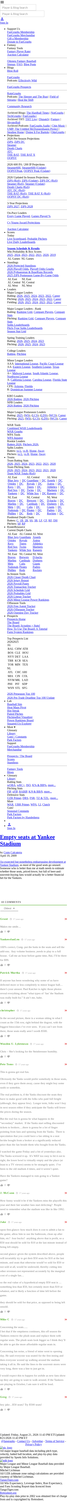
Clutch (46, 804)
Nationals (13, 510)
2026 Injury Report (18, 580)
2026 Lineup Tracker (19, 596)
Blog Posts (30, 64)
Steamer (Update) (35, 183)
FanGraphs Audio (40, 125)
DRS (25, 798)
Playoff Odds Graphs (42, 268)
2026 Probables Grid (19, 593)
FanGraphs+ (30, 116)
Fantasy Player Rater (19, 51)
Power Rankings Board (20, 720)
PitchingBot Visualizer (20, 717)
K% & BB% (39, 785)
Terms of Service (54, 1441)
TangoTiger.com (9, 1479)
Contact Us (23, 1441)
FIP (9, 791)
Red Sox (13, 490)
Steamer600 (14, 167)
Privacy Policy (33, 1444)
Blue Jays (13, 480)
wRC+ (21, 785)
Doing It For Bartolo (37, 132)
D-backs (51, 500)
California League (21, 379)
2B (26, 520)
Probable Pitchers (37, 238)
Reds (30, 513)
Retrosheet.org (8, 1492)
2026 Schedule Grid (18, 590)
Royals (31, 483)
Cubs (30, 507)
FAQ (19, 64)
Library (11, 733)
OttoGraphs (57, 132)
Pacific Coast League (52, 363)
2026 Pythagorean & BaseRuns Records (30, 272)
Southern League (41, 366)
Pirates (30, 510)
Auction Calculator (18, 54)
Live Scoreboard (16, 238)
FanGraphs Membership (20, 32)
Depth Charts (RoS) (18, 187)
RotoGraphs (14, 93)
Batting (11, 353)
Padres (50, 510)
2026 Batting (14, 399)
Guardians (32, 480)
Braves (12, 500)
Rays (10, 486)
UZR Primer (14, 798)
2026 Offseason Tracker (20, 609)
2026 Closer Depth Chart (21, 577)
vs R (25, 450)
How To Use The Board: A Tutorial (27, 628)
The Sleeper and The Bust (33, 96)
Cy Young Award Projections (23, 222)
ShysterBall (13, 122)
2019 (53, 254)
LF (40, 520)
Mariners (52, 490)
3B (36, 520)
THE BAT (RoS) (17, 193)
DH (55, 520)
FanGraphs (13, 77)
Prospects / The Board (19, 756)
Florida (29, 386)
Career (56, 295)
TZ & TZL (42, 798)
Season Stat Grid (16, 331)
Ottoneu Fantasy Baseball (21, 61)
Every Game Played (18, 216)
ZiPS (10, 141)
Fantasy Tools (15, 769)
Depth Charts (14, 148)
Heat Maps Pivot (16, 707)
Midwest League (21, 373)
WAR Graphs (15, 431)
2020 (46, 254)
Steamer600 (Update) (34, 167)
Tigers (30, 486)
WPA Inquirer (15, 437)
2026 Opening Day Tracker (22, 612)
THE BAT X (27, 154)
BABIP (23, 791)
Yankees (12, 493)
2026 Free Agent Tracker (21, 606)
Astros (50, 483)
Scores (11, 759)
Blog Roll (12, 70)
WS (27, 415)
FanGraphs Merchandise (21, 35)
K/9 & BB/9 (36, 791)
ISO (28, 785)
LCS (35, 415)
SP (19, 523)
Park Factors (14, 739)
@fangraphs (8, 1441)
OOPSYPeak (14, 170)
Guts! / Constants (17, 736)
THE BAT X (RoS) (39, 193)
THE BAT (13, 154)
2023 (24, 254)
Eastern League (21, 366)
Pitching (21, 353)
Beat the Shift (25, 99)
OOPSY (12, 158)
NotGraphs (57, 112)
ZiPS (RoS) (13, 180)
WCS (53, 415)
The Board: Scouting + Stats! (23, 625)
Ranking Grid (24, 311)
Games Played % (41, 216)
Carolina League (42, 379)
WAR (10, 804)
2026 (20, 295)
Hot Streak (13, 710)
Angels (51, 480)
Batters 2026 (14, 444)
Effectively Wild (27, 80)
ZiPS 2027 (13, 206)
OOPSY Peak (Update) (37, 170)
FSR (32, 798)
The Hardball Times (37, 112)
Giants (50, 507)
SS (31, 520)
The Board (13, 622)
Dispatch (44, 119)
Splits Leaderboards (18, 324)
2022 (31, 254)
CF (45, 520)
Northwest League (17, 376)
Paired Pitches (15, 713)
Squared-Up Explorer (19, 723)
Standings (12, 762)
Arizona (18, 386)
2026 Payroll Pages (18, 583)
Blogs (10, 772)
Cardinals (32, 503)
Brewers (31, 500)
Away (41, 450)
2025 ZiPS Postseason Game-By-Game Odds (33, 275)
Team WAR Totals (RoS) (21, 473)
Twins (30, 490)
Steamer (11, 145)
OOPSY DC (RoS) (18, 196)
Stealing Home (15, 132)
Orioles (12, 483)
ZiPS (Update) (30, 180)
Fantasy (55, 119)
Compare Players (43, 311)
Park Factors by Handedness (23, 817)
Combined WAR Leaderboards (24, 428)
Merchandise (14, 749)
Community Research (19, 106)
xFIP (15, 791)
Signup (11, 64)
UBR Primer (22, 804)
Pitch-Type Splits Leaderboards (25, 328)
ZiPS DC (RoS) (49, 180)
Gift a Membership (17, 38)
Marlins (12, 503)
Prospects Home (16, 619)
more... (52, 785)
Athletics (52, 486)
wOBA (11, 785)
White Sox (33, 493)
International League (26, 363)
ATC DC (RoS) (16, 190)
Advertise (37, 1441)
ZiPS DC (19, 141)
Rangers (51, 493)
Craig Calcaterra (13, 852)
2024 (17, 254)
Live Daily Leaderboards (21, 241)
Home (32, 450)
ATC (10, 151)
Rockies (51, 513)
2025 (10, 254)
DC (24, 480)
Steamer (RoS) (15, 183)
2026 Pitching (31, 399)
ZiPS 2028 (27, 206)
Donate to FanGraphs (19, 41)
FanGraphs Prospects (19, 86)
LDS (43, 415)
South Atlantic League (45, 373)
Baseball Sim (14, 704)
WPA (34, 804)
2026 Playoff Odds (18, 268)
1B (21, 520)
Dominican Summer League (26, 389)
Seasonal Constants (18, 810)
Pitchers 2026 (30, 444)
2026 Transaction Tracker (21, 586)
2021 (38, 254)
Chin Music (58, 125)
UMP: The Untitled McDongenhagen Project (32, 128)
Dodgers (52, 503)
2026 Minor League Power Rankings (28, 599)
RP (23, 523)
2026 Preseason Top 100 (21, 693)
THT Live (31, 119)
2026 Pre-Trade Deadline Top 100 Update (31, 697)
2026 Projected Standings (21, 265)
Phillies (12, 513)
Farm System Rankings (20, 632)
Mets (10, 507)
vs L (18, 450)
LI (39, 804)
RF (50, 520)
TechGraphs (14, 116)
